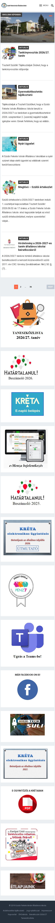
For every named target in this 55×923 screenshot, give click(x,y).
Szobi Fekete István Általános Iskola (31, 905)
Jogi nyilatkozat (33, 910)
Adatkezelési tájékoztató (13, 910)
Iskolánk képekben (11, 15)
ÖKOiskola (22, 914)
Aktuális (23, 48)
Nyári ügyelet (26, 143)
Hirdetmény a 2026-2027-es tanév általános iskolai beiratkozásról (35, 246)
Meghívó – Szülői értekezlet (35, 187)
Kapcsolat (12, 914)
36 (31, 287)
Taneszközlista (27, 918)
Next (50, 287)
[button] (44, 5)
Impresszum (47, 910)
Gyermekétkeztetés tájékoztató (30, 93)
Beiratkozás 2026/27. (38, 914)
